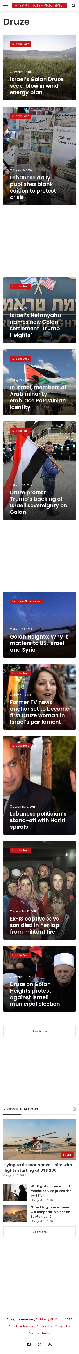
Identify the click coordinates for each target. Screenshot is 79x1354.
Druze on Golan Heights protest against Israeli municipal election (35, 994)
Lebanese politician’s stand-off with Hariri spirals (38, 820)
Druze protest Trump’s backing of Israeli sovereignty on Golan (38, 502)
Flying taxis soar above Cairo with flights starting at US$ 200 (37, 1167)
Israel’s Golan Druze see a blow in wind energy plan (36, 86)
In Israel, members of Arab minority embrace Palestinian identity (38, 397)
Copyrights (62, 1326)
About (13, 1326)
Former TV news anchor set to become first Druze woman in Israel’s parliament (39, 712)
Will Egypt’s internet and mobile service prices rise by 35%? (51, 1191)
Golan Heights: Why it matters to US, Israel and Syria (39, 643)
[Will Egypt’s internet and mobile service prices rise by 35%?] (15, 1192)
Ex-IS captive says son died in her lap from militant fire (34, 925)
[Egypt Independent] (39, 5)
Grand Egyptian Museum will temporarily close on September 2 (50, 1212)
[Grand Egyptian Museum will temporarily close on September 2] (15, 1213)
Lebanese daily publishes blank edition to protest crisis (33, 187)
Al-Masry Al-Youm (50, 1319)
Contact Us (44, 1326)
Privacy (34, 1333)
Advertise (27, 1326)
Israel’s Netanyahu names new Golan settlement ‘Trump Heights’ (35, 325)
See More (40, 1232)
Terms (46, 1333)
